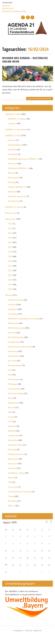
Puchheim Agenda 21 (17, 196)
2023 (10, 275)
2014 (10, 233)
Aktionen (37, 98)
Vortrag (11, 496)
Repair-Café (13, 458)
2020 (10, 261)
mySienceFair (13, 435)
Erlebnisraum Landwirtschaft (20, 346)
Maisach (11, 172)
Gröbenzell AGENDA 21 (18, 168)
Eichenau (12, 140)
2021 (10, 265)
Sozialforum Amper (16, 472)
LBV (10, 412)
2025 (10, 284)
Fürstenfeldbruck (15, 144)
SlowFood (12, 468)
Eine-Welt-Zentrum (16, 337)
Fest (9, 370)
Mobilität (11, 430)
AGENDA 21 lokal (13, 135)
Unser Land (13, 486)
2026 (10, 289)
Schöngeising (13, 201)
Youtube (23, 17)
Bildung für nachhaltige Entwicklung (23, 318)
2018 (10, 251)
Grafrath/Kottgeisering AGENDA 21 (23, 158)
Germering (12, 149)
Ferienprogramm (15, 365)
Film (10, 374)
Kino (10, 398)
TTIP (10, 482)
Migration (12, 426)
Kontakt (6, 6)
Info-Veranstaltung (15, 393)
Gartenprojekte (14, 388)
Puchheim (12, 191)
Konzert (11, 407)
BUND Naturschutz (16, 327)
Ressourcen (13, 463)
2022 (10, 270)
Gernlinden (12, 154)
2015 (10, 237)
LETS (10, 421)
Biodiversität (13, 323)
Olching (11, 182)
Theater (11, 477)
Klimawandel (13, 402)
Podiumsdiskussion (16, 454)
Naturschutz (13, 440)
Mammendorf (13, 177)
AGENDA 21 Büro (13, 114)
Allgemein (12, 309)
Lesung (11, 416)
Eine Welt (12, 332)
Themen (8, 295)
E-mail (28, 17)
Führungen (12, 384)
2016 (10, 242)
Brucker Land (11, 213)
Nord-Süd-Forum (15, 444)
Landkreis (12, 123)
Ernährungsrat (14, 356)
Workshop (46, 98)
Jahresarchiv (10, 219)
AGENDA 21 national (14, 207)
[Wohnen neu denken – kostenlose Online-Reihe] (27, 80)
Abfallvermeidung (15, 299)
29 (20, 536)
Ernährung (12, 351)
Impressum (7, 8)
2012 (10, 223)
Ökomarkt (12, 449)
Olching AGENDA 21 (17, 186)
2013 (10, 228)
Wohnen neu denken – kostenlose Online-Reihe (25, 59)
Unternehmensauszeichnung (20, 491)
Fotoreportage (14, 379)
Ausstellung (13, 313)
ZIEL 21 (11, 505)
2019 (10, 256)
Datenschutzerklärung (14, 11)
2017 (10, 247)
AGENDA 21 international (16, 129)
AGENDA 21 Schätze (17, 118)
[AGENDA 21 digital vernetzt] (27, 34)
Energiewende (14, 341)
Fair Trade (12, 360)
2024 (30, 98)
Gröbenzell (12, 163)
